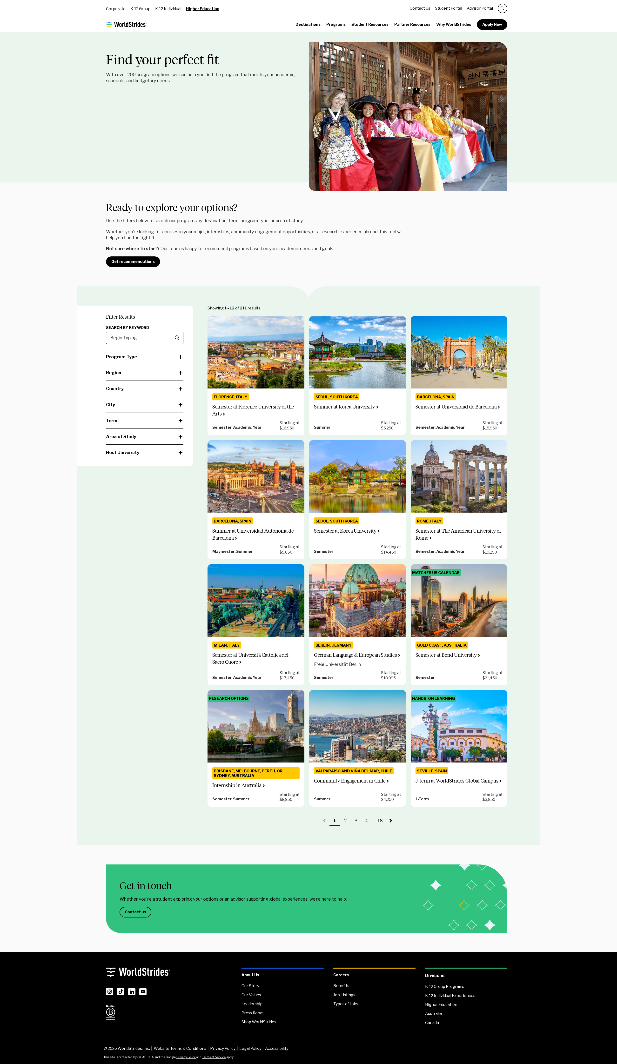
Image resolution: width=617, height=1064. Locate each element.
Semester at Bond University (446, 655)
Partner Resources (412, 24)
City (110, 404)
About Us (250, 975)
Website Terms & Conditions (180, 1048)
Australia (433, 1013)
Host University (122, 452)
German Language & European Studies (355, 655)
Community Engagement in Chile (350, 781)
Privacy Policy (222, 1048)
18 (381, 822)
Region (113, 372)
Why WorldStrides (453, 24)
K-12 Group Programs (444, 986)
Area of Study (121, 436)
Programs (336, 24)
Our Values (251, 995)
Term (111, 420)
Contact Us (420, 8)
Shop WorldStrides (258, 1022)
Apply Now (492, 24)
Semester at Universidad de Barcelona (456, 407)
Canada (432, 1022)
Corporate (116, 9)
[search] (502, 8)
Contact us (135, 912)
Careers (341, 975)
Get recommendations (133, 261)
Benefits (341, 986)
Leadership (251, 1004)
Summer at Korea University (344, 407)
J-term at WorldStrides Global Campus (457, 781)
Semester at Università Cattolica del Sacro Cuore (250, 658)
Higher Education (202, 9)
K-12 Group (140, 9)
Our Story (250, 986)
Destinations (308, 24)
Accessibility (276, 1048)
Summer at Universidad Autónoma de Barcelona (253, 534)
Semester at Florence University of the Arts (253, 410)
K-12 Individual (168, 9)
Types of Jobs (345, 1004)
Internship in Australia (237, 785)
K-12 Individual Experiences (450, 995)
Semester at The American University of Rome (458, 534)
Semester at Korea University (345, 531)
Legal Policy (250, 1048)
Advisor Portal (480, 8)
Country (115, 388)
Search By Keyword (127, 327)
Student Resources (370, 24)
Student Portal (448, 8)
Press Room (252, 1013)
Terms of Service (214, 1057)
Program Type (121, 356)
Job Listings (344, 995)
